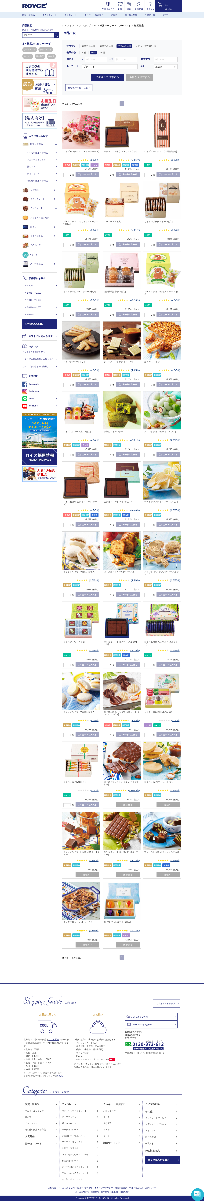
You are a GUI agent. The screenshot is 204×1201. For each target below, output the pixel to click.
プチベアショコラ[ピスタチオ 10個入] (161, 292)
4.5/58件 (175, 580)
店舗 (120, 9)
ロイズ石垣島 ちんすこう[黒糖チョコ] (161, 643)
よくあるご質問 (69, 1187)
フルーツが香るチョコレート (75, 1173)
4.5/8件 (135, 580)
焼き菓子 (40, 56)
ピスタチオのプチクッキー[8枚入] (79, 291)
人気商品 (34, 190)
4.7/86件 (175, 790)
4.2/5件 (135, 720)
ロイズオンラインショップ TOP (79, 25)
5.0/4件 (135, 160)
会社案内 (115, 1192)
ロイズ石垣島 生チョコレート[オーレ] (80, 502)
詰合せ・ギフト (111, 1142)
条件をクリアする (139, 77)
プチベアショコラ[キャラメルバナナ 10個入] (80, 222)
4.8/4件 (94, 440)
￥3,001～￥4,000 (33, 307)
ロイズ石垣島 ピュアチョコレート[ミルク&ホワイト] (122, 713)
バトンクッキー (110, 1111)
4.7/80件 (94, 860)
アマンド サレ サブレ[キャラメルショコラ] (161, 573)
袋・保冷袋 (150, 1137)
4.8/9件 (175, 370)
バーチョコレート (70, 1129)
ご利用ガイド (108, 9)
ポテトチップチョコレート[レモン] (161, 501)
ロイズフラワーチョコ (74, 642)
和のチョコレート (70, 1160)
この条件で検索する (107, 77)
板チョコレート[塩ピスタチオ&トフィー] (121, 853)
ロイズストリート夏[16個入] (77, 431)
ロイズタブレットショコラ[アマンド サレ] (121, 783)
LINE (31, 398)
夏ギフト (31, 166)
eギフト (166, 15)
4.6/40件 (134, 510)
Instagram (34, 391)
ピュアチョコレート (71, 1117)
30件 (84, 52)
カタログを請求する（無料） (35, 366)
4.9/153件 (134, 790)
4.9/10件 (134, 300)
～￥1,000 (29, 285)
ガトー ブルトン (152, 361)
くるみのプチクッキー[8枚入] (158, 221)
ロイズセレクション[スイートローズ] (81, 151)
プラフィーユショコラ (72, 1142)
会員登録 (139, 9)
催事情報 (105, 1192)
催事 (129, 9)
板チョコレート (69, 1123)
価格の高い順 (106, 46)
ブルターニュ (29, 50)
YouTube (33, 406)
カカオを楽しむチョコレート (75, 1154)
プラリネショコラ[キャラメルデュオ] (162, 852)
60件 (93, 52)
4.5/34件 (94, 580)
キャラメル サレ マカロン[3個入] (79, 572)
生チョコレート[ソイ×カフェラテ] (120, 151)
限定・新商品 (28, 15)
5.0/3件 (94, 300)
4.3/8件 (94, 720)
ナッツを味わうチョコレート (75, 1167)
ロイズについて (82, 1192)
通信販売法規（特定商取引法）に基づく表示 (135, 1187)
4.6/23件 (175, 510)
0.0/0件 (175, 720)
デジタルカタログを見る (33, 352)
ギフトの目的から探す (41, 336)
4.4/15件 (134, 650)
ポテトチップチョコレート (74, 1111)
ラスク (106, 1136)
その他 (149, 1111)
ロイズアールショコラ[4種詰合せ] (160, 151)
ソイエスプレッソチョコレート (119, 361)
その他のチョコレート (72, 1179)
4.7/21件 (134, 440)
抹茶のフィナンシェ (113, 431)
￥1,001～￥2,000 (33, 293)
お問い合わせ (84, 1187)
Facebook (34, 384)
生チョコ (28, 56)
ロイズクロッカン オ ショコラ (78, 922)
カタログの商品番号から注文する (37, 359)
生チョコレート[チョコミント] (118, 501)
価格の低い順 (88, 46)
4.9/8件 (94, 370)
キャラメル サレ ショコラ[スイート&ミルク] (81, 853)
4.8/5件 (135, 370)
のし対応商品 (36, 264)
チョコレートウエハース (73, 1136)
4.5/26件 (94, 650)
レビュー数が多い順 (146, 46)
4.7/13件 (175, 440)
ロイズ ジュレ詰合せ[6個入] (117, 922)
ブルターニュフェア (36, 160)
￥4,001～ (29, 314)
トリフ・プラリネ (70, 1148)
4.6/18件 (134, 860)
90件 (102, 52)
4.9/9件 (175, 300)
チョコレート (71, 15)
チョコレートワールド (155, 1118)
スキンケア (150, 1130)
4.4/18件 (134, 930)
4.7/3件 (94, 510)
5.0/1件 (94, 160)
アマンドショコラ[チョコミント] (160, 431)
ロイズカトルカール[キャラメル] (119, 572)
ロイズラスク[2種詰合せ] (75, 782)
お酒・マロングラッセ (155, 1124)
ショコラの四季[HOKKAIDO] (158, 712)
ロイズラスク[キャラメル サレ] (159, 782)
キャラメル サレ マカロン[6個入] (79, 712)
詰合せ (114, 15)
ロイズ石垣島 (131, 15)
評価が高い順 (124, 46)
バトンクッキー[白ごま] (74, 361)
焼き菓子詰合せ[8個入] (115, 291)
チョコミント (45, 50)
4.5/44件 (94, 930)
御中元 (51, 56)
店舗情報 (95, 1192)
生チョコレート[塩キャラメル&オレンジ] (121, 643)
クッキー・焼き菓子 (94, 15)
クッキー (107, 1117)
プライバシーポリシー (102, 1187)
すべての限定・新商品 (37, 153)
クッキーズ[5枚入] (112, 221)
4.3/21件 (175, 650)
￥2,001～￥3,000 (33, 300)
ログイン (150, 9)
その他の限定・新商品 (37, 180)
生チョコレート (49, 15)
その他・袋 (150, 15)
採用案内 (125, 1192)
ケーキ (106, 1129)
